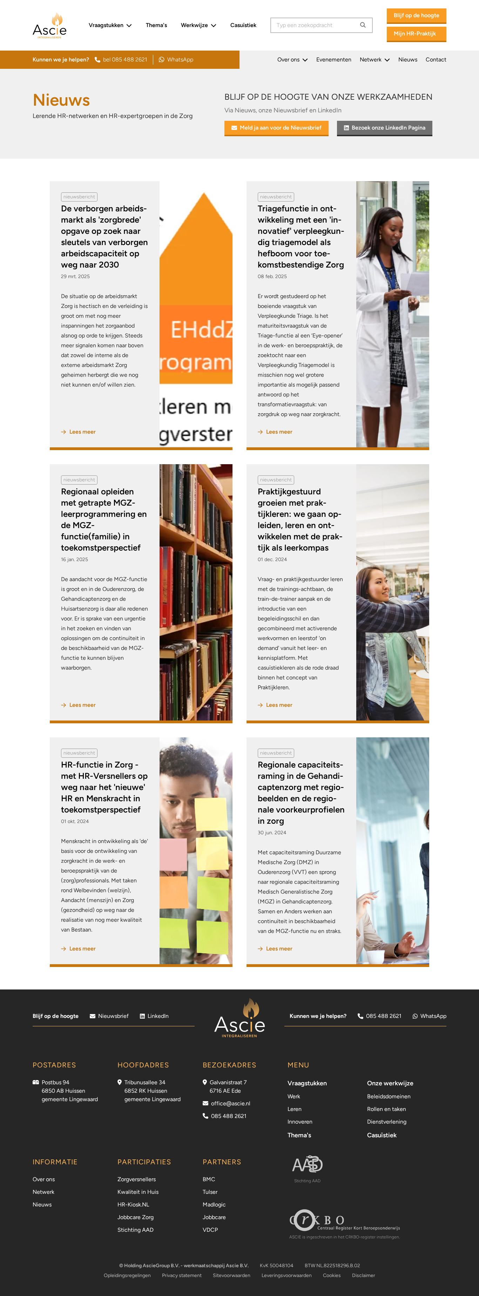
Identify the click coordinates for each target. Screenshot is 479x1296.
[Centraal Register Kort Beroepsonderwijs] (344, 1220)
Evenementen (333, 59)
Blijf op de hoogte (416, 15)
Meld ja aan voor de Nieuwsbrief (281, 127)
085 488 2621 (384, 1016)
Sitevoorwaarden (231, 1275)
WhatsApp (176, 60)
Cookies (332, 1275)
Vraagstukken (106, 25)
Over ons (288, 59)
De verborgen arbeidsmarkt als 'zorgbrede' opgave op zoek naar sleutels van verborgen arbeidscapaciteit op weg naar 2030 (104, 236)
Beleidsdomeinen (389, 1096)
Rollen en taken (386, 1109)
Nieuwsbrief (113, 1016)
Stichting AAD (135, 1229)
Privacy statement (182, 1275)
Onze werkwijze (390, 1083)
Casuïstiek (243, 25)
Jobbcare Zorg (135, 1217)
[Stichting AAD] (307, 1164)
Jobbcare (214, 1217)
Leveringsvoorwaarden (287, 1275)
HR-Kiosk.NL (133, 1204)
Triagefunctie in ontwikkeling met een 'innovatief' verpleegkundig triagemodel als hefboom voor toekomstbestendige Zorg (301, 236)
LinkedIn (158, 1016)
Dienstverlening (386, 1121)
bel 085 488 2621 (125, 59)
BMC (209, 1179)
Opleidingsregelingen (127, 1275)
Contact (436, 59)
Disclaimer (363, 1275)
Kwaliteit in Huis (137, 1192)
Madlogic (214, 1204)
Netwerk (371, 59)
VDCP (210, 1229)
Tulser (210, 1192)
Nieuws (407, 59)
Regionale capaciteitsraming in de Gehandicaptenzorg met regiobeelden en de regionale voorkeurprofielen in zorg (301, 792)
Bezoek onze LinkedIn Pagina (388, 127)
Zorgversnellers (136, 1179)
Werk (294, 1096)
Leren (295, 1109)
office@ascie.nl (230, 1103)
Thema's (156, 25)
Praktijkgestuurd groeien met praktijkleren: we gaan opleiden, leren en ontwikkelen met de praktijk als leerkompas (300, 519)
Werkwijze (194, 25)
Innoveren (300, 1121)
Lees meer (82, 431)
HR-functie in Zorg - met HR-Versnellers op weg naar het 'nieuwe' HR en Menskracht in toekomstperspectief (104, 787)
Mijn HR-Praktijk (415, 33)
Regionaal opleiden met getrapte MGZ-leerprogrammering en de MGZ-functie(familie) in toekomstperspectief (104, 519)
